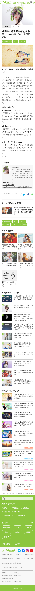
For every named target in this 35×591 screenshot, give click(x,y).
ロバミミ (18, 554)
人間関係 (28, 532)
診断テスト (17, 512)
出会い (17, 532)
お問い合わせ (17, 575)
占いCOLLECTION (28, 558)
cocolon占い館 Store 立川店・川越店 (11, 563)
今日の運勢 (6, 544)
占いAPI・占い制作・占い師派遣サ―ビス (12, 567)
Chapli (18, 558)
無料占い (6, 508)
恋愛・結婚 (6, 527)
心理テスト (6, 512)
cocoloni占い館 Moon (7, 558)
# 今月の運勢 (5, 224)
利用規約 (16, 573)
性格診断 (6, 537)
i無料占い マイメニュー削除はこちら (11, 581)
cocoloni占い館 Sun (7, 554)
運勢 (6, 532)
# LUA (15, 41)
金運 (17, 527)
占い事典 (17, 544)
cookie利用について (7, 575)
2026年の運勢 (20, 515)
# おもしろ (22, 41)
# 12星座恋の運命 (7, 41)
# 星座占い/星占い (16, 224)
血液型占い (26, 508)
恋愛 (6, 26)
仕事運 (29, 527)
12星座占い (15, 508)
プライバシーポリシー (7, 578)
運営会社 (4, 573)
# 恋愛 (25, 224)
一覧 (32, 522)
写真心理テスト (8, 515)
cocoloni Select (29, 554)
